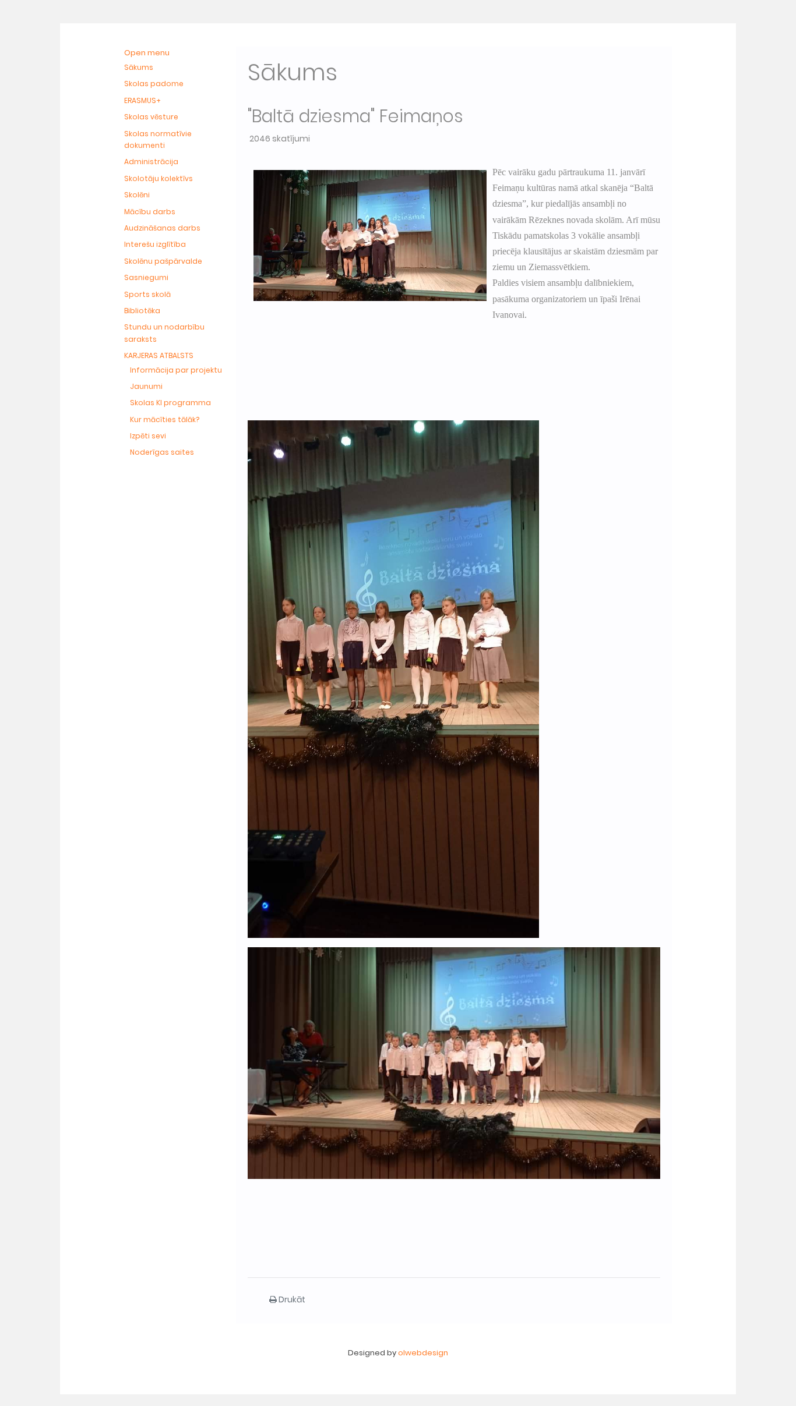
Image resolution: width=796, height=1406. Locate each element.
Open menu (147, 52)
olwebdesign (423, 1352)
